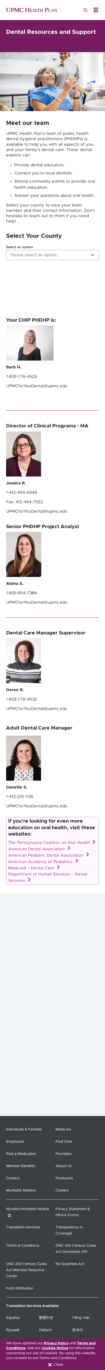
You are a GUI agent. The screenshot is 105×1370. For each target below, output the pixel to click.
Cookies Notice (55, 1348)
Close (57, 1364)
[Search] (85, 10)
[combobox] (52, 255)
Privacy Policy (56, 1343)
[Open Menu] (96, 10)
